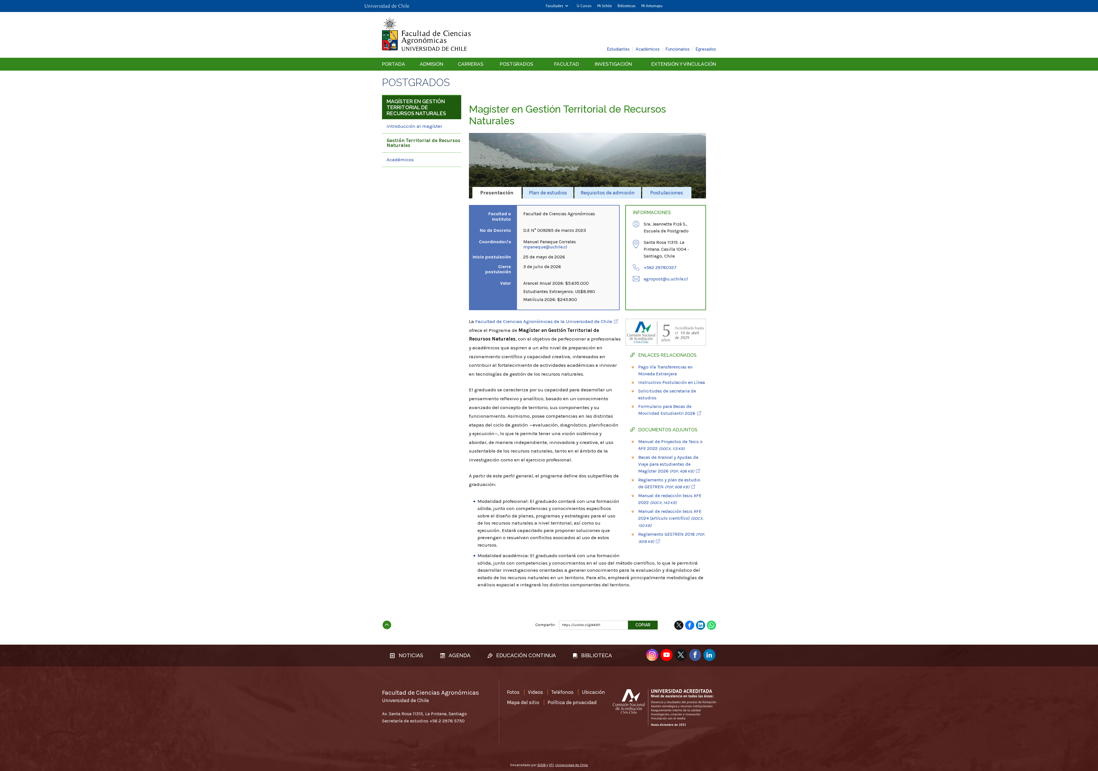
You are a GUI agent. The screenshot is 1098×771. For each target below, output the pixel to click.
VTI (551, 765)
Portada (393, 64)
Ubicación (593, 692)
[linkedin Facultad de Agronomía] (709, 655)
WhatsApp (711, 625)
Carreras (471, 64)
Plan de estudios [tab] (548, 193)
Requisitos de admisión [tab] (608, 193)
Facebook (689, 625)
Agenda (458, 655)
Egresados (706, 49)
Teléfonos (562, 692)
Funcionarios (678, 49)
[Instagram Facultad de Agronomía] (652, 655)
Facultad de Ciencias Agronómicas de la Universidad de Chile (543, 321)
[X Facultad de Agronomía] (681, 655)
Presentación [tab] (497, 193)
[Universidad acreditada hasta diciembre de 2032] (664, 707)
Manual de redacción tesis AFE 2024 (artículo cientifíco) (670, 518)
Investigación (613, 64)
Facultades (554, 5)
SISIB (541, 765)
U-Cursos (584, 5)
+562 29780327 (660, 267)
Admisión (431, 64)
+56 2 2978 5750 (447, 721)
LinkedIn (700, 625)
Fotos (513, 692)
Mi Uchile (604, 5)
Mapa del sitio (523, 702)
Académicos (648, 49)
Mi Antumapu (652, 5)
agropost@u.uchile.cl (666, 279)
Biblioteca (596, 655)
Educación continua (525, 655)
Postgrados (516, 64)
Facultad (566, 64)
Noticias (410, 655)
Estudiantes (618, 49)
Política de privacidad (572, 702)
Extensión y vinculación (683, 64)
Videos (535, 692)
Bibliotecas (627, 5)
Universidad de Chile (571, 765)
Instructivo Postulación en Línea (671, 382)
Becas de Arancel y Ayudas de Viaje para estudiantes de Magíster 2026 (668, 464)
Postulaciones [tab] (666, 193)
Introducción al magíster (414, 126)
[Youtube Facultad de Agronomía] (667, 655)
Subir (387, 623)
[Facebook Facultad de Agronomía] (695, 655)
